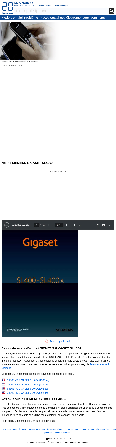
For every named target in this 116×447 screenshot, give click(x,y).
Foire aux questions (36, 429)
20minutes (98, 17)
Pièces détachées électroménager (64, 17)
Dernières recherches (56, 429)
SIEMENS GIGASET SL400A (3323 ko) (28, 384)
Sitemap (85, 429)
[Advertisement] (58, 194)
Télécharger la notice (61, 341)
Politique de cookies (63, 432)
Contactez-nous (98, 429)
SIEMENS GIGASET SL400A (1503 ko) (28, 380)
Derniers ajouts (73, 429)
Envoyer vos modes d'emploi (13, 429)
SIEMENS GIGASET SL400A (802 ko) (27, 388)
